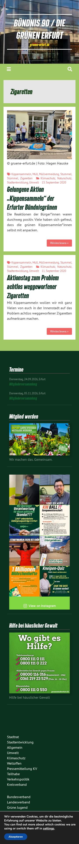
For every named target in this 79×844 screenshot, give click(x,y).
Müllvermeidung (49, 174)
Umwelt (34, 182)
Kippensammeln (21, 174)
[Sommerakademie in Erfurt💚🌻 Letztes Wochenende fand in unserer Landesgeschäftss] (24, 490)
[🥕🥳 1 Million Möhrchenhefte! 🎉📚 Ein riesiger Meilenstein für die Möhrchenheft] (24, 581)
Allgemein (14, 747)
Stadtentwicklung (17, 182)
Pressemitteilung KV (22, 768)
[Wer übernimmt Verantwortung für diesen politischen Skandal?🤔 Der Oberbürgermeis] (24, 520)
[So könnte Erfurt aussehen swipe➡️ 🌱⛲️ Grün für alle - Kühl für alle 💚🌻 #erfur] (55, 551)
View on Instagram (42, 606)
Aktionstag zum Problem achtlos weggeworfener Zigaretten (33, 286)
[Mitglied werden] (39, 454)
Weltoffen (14, 763)
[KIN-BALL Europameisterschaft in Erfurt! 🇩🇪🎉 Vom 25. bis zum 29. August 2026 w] (55, 520)
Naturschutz (64, 178)
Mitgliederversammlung (23, 384)
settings (48, 829)
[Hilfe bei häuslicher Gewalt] (39, 692)
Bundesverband (19, 797)
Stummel (66, 174)
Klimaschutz (48, 178)
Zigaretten (26, 178)
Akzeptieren (16, 836)
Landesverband (18, 802)
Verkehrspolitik (18, 779)
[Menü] (9, 69)
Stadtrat (13, 737)
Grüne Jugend (17, 807)
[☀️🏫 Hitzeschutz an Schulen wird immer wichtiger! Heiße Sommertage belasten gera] (55, 490)
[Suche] (70, 69)
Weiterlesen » (59, 243)
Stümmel (12, 178)
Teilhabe (13, 774)
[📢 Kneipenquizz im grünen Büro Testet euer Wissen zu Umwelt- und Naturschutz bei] (55, 581)
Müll (35, 174)
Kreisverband (17, 784)
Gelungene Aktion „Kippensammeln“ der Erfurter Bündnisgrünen (32, 198)
